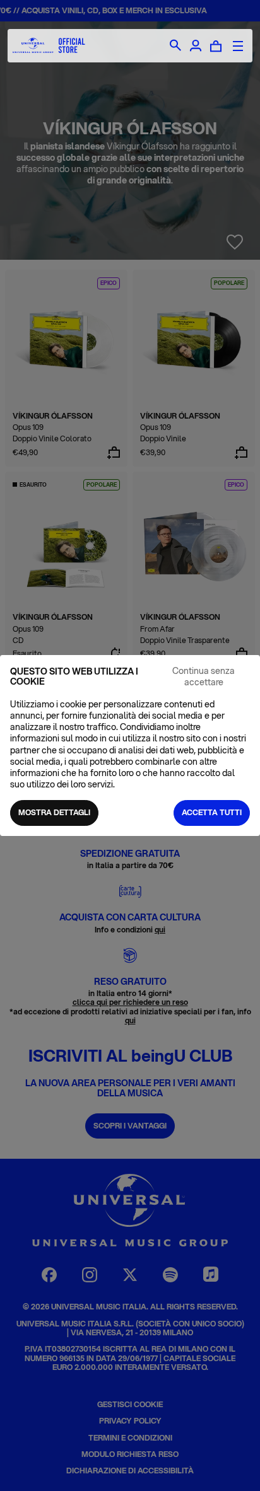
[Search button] (175, 46)
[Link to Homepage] (49, 45)
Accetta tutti (212, 812)
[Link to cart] (215, 46)
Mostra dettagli (54, 812)
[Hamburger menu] (237, 46)
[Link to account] (195, 46)
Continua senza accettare (203, 676)
